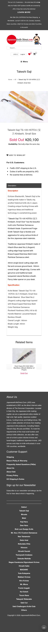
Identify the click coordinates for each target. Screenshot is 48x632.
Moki (24, 518)
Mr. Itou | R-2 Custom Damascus (24, 532)
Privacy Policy (12, 475)
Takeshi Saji (24, 71)
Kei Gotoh (24, 591)
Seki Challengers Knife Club (24, 606)
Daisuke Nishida (24, 558)
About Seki (11, 471)
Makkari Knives (24, 577)
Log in (23, 54)
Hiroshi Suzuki (24, 551)
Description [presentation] (12, 185)
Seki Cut (24, 602)
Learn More (24, 12)
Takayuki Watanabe (24, 599)
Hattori (24, 507)
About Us (10, 468)
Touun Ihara (24, 595)
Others (24, 610)
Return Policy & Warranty (17, 460)
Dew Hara (24, 525)
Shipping (10, 457)
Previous (4, 109)
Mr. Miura (24, 584)
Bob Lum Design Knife (24, 529)
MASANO (24, 569)
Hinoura (24, 547)
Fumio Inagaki (24, 588)
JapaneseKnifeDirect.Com (30, 615)
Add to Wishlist (17, 155)
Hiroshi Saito (24, 566)
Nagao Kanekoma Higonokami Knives (24, 562)
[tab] (24, 185)
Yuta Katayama (24, 573)
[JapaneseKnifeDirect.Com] (24, 40)
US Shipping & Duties (15, 479)
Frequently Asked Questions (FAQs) (21, 464)
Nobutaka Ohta (24, 544)
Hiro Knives (24, 580)
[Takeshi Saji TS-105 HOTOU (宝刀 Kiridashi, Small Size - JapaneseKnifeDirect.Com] (24, 107)
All (15, 79)
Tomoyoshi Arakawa (24, 555)
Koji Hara (24, 521)
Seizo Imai (24, 540)
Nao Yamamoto (24, 536)
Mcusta (24, 514)
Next (44, 109)
